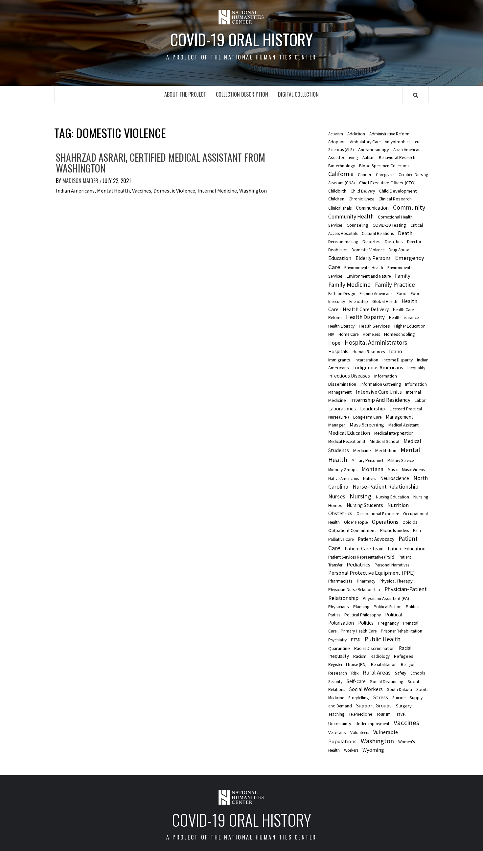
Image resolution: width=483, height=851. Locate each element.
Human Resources (369, 352)
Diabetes (371, 241)
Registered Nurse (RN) (347, 664)
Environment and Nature (369, 276)
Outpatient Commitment (352, 530)
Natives (369, 478)
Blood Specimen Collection (384, 166)
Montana (372, 469)
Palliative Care (341, 539)
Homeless (371, 334)
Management (399, 417)
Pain (417, 530)
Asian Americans (407, 149)
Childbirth (337, 191)
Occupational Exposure (377, 514)
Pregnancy (388, 623)
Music (393, 469)
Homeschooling (399, 334)
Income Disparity (397, 360)
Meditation (385, 450)
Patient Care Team (364, 548)
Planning (361, 607)
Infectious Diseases (349, 376)
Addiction (356, 134)
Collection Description (242, 94)
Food (401, 293)
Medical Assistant (403, 425)
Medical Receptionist (346, 441)
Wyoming (373, 749)
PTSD (355, 640)
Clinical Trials (340, 208)
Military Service (400, 460)
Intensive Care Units (379, 391)
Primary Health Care (359, 631)
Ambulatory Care (365, 142)
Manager (336, 425)
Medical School (384, 441)
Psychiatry (337, 640)
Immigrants (339, 360)
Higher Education (410, 326)
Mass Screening (367, 424)
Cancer (365, 174)
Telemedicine (360, 714)
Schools (417, 673)
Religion (408, 664)
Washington (377, 741)
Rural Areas (377, 672)
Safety (400, 673)
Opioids (409, 522)
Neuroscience (394, 478)
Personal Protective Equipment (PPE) (371, 572)
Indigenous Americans (378, 367)
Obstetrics (340, 513)
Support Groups (374, 705)
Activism (335, 134)
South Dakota (399, 689)
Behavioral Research (397, 157)
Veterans (337, 732)
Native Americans (343, 478)
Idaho (395, 351)
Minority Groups (342, 469)
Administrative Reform (389, 134)
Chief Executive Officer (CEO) (387, 183)
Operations (385, 521)
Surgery (404, 706)
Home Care (348, 334)
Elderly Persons (373, 258)
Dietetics (394, 241)
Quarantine (339, 648)
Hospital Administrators (376, 342)
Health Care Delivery (366, 309)
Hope (334, 342)
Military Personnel (367, 460)
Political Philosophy (362, 615)
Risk (354, 673)
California (341, 174)
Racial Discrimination (374, 648)
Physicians (338, 607)
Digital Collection (298, 94)
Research (337, 673)
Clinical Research (395, 199)
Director (414, 241)
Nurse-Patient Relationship (385, 486)
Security (335, 681)
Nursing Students (365, 505)
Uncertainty (339, 723)
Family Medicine (349, 284)
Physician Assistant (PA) (386, 598)
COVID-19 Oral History (241, 39)
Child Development (398, 191)
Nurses (336, 496)
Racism (359, 656)
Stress (380, 697)
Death (405, 233)
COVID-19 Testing (389, 225)
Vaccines (406, 722)
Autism (368, 157)
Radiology (380, 656)
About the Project (185, 94)
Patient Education (407, 548)
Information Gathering (380, 384)
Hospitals (338, 351)
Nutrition (398, 505)
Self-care (356, 681)
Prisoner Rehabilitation (401, 631)
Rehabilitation (384, 664)
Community (409, 207)
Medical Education (349, 432)
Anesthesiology (373, 149)
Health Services (374, 326)
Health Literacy (341, 326)
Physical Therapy (396, 581)
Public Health (383, 639)
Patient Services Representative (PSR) (361, 557)
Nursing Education (392, 497)
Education (339, 258)
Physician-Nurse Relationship (354, 589)
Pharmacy (366, 581)
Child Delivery (363, 191)
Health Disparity (365, 317)
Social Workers (366, 689)
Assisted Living (343, 157)
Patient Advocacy (376, 539)
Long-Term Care (367, 417)
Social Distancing (386, 681)
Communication (372, 208)
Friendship (358, 301)
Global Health (384, 301)
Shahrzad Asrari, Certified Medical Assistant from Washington (160, 162)
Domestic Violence (368, 250)
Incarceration (366, 360)
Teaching (336, 714)
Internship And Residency (380, 399)
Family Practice (395, 284)
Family (402, 275)
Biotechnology (341, 166)
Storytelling (358, 698)
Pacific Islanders (394, 530)
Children (336, 199)
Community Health (351, 216)
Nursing (361, 496)
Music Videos (413, 469)
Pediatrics (358, 564)
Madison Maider (81, 181)
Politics (366, 623)
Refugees (403, 656)
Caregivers (385, 174)
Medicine (362, 450)
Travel (400, 714)
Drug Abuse (399, 250)
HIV (331, 334)
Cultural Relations (378, 233)
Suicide (398, 698)
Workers (351, 750)
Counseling (357, 225)
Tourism (383, 714)
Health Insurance (404, 317)
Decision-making (343, 241)
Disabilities (337, 250)
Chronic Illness (361, 199)
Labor (420, 400)
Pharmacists (340, 581)
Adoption (337, 142)
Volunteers (359, 732)
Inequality (416, 368)
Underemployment (372, 723)
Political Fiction (388, 607)
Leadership (372, 408)
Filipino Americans (375, 293)
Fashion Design (341, 293)
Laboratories (342, 408)
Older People (356, 522)
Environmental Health (363, 267)
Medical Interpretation (394, 433)
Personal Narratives (392, 565)
